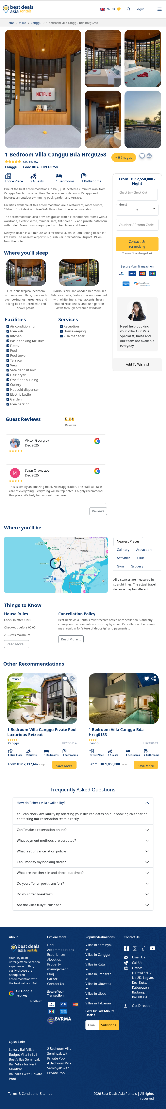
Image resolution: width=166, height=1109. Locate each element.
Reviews (98, 511)
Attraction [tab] (144, 549)
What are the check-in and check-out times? (50, 872)
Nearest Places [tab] (128, 541)
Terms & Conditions (23, 1093)
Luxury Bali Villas (21, 1049)
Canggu (11, 167)
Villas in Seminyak (99, 945)
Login (140, 9)
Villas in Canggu (97, 954)
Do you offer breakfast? (35, 894)
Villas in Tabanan (98, 1003)
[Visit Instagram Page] (136, 948)
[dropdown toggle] (86, 949)
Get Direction (142, 1005)
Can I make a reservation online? (42, 829)
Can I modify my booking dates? (41, 862)
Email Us (138, 957)
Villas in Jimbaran (98, 974)
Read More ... (17, 644)
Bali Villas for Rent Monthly (22, 1066)
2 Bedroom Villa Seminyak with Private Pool (59, 1053)
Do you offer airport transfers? (40, 883)
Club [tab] (140, 558)
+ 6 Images (123, 157)
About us (54, 959)
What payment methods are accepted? (46, 840)
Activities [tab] (123, 558)
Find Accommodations (60, 947)
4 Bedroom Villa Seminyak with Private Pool (59, 1068)
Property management (57, 966)
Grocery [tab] (137, 566)
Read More (36, 1001)
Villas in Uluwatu (98, 984)
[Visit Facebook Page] (128, 948)
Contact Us (55, 984)
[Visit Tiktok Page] (145, 948)
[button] (159, 9)
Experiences (56, 954)
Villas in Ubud (95, 993)
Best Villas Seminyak (24, 1059)
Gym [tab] (120, 566)
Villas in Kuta (95, 964)
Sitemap (46, 1093)
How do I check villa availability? (41, 803)
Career (52, 979)
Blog (50, 974)
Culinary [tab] (123, 549)
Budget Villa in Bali (23, 1054)
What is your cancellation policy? (41, 851)
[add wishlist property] (119, 9)
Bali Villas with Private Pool (25, 1076)
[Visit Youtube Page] (154, 948)
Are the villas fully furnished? (39, 905)
